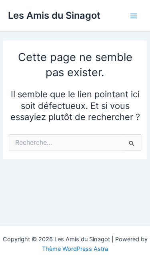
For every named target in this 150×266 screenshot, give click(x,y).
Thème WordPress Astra (75, 248)
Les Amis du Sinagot (54, 15)
